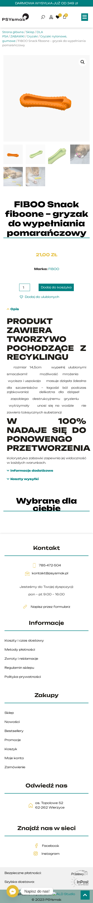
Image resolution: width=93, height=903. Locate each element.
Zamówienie (15, 767)
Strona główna (13, 32)
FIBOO (53, 269)
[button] (84, 17)
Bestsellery (14, 731)
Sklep (30, 32)
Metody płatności (20, 649)
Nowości (12, 722)
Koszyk (11, 749)
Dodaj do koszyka (56, 287)
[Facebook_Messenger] (13, 891)
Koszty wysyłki (24, 479)
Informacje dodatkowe (31, 471)
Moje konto (14, 758)
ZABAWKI (17, 36)
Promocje (13, 740)
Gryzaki (32, 36)
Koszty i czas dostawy (24, 640)
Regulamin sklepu (19, 667)
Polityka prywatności (23, 676)
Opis (14, 309)
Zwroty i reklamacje (21, 658)
